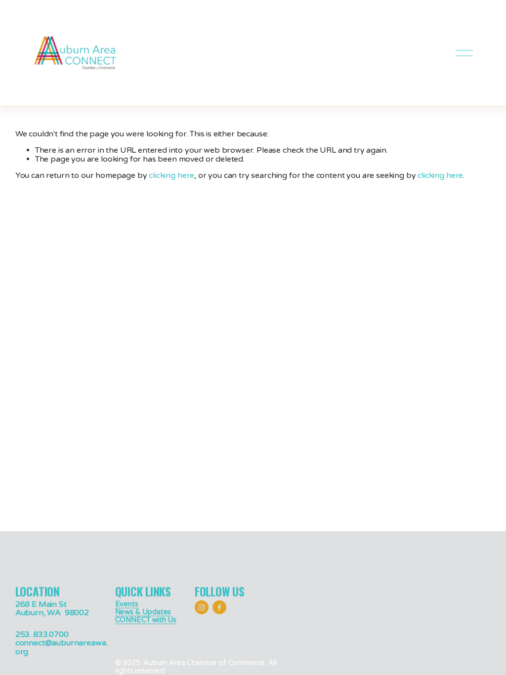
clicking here (171, 175)
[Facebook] (219, 607)
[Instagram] (202, 607)
